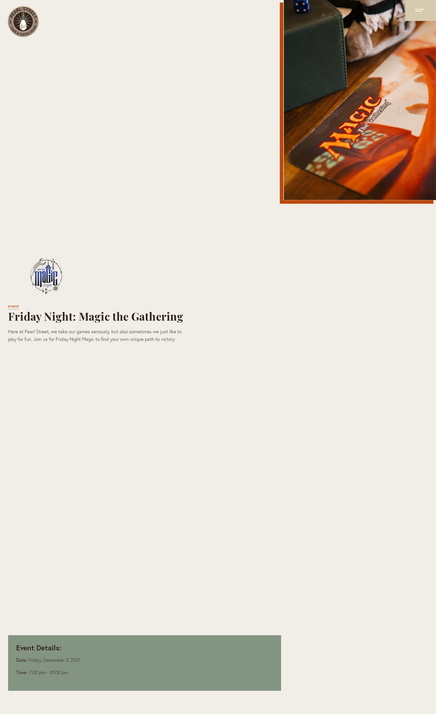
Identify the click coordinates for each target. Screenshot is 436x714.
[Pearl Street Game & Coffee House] (23, 23)
